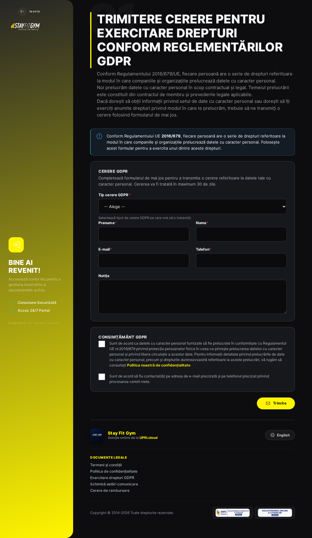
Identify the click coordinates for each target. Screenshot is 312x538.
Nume (202, 222)
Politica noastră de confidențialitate (158, 365)
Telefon (203, 249)
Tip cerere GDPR (114, 195)
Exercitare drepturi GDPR (112, 477)
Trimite (280, 403)
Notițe (104, 275)
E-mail (105, 249)
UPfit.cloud (149, 438)
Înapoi (35, 11)
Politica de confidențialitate (113, 471)
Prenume (107, 222)
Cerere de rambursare (109, 490)
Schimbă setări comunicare (114, 484)
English (283, 435)
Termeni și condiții (106, 465)
